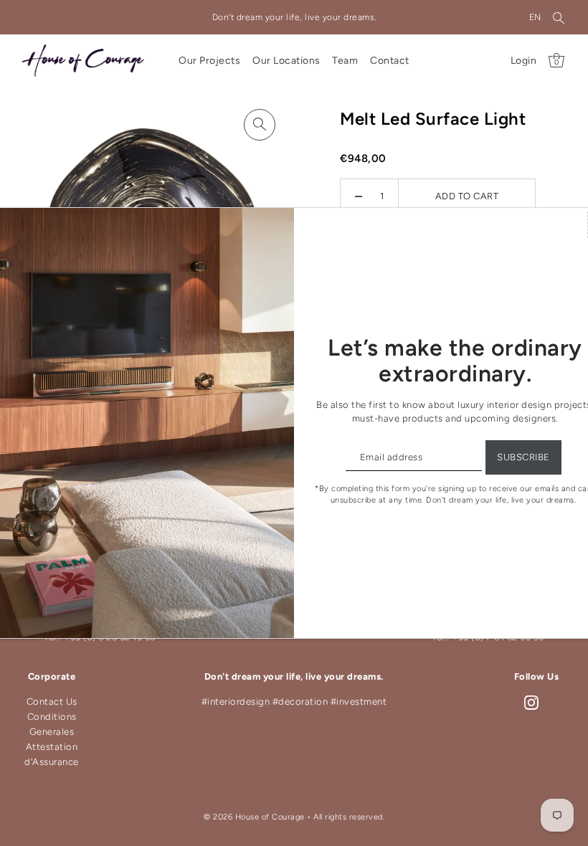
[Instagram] (531, 702)
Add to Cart (467, 196)
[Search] (558, 17)
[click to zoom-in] (259, 125)
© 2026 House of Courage (254, 817)
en (535, 17)
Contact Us (52, 701)
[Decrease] (358, 196)
